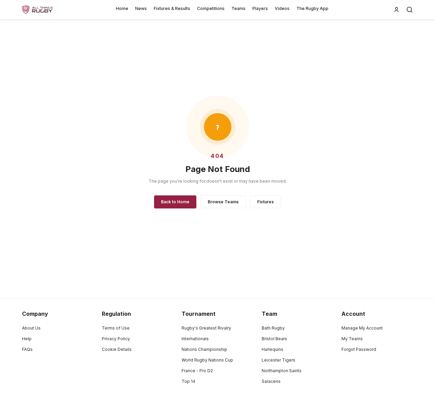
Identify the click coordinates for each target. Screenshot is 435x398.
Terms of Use (116, 328)
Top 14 (188, 381)
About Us (31, 328)
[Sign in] (396, 9)
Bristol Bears (274, 338)
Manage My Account (362, 328)
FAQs (27, 349)
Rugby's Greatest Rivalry (206, 328)
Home (122, 8)
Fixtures (265, 201)
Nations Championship (204, 349)
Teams (238, 8)
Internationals (195, 338)
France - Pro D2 (197, 370)
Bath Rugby (273, 328)
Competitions (211, 8)
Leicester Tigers (278, 360)
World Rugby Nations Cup (207, 360)
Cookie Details (117, 349)
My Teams (352, 338)
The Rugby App (312, 8)
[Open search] (409, 9)
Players (260, 8)
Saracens (271, 381)
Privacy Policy (116, 338)
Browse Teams (223, 201)
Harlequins (272, 349)
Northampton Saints (282, 370)
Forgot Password (358, 349)
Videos (282, 8)
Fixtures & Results (172, 8)
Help (27, 338)
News (141, 8)
